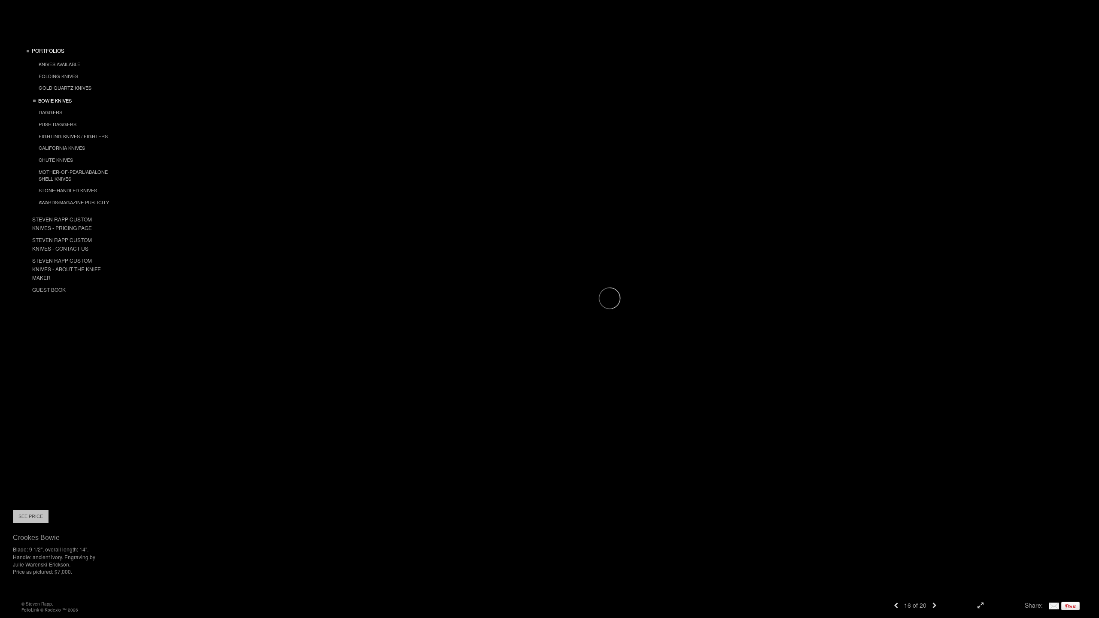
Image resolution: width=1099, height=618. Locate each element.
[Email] (1054, 605)
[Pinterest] (1070, 605)
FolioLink (30, 610)
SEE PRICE (30, 516)
